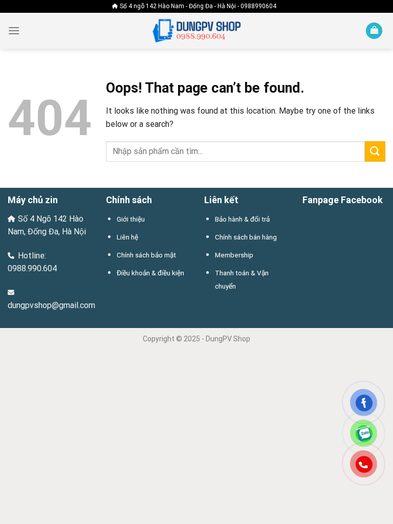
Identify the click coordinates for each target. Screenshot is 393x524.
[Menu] (14, 30)
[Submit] (375, 151)
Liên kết (221, 199)
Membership (234, 255)
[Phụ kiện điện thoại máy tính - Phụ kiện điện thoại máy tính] (196, 31)
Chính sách (129, 199)
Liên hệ (127, 237)
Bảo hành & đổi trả (242, 219)
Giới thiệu (131, 219)
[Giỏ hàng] (374, 31)
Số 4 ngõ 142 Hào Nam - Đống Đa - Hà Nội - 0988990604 (198, 6)
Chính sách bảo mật (146, 255)
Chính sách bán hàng (246, 237)
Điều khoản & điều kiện (150, 273)
